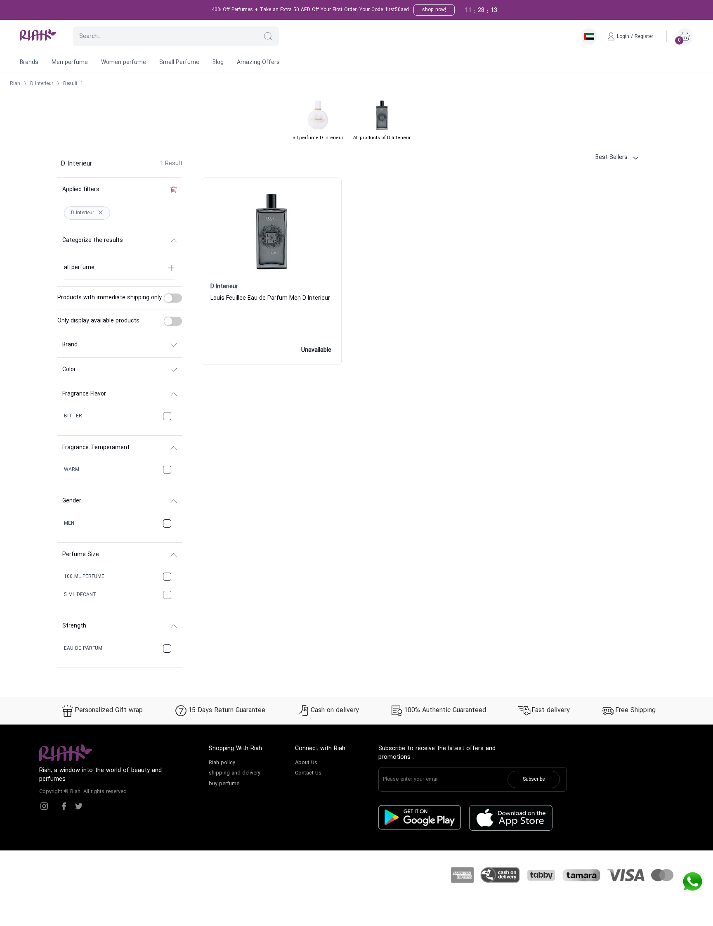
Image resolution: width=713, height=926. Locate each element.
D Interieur (41, 84)
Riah (15, 84)
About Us (306, 763)
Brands (29, 62)
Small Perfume (179, 62)
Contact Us (308, 773)
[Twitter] (79, 806)
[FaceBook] (64, 806)
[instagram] (44, 806)
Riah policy (222, 763)
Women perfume (123, 62)
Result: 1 (73, 84)
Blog (218, 62)
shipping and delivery (234, 773)
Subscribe (534, 779)
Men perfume (70, 62)
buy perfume (224, 784)
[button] (268, 36)
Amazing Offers (258, 62)
